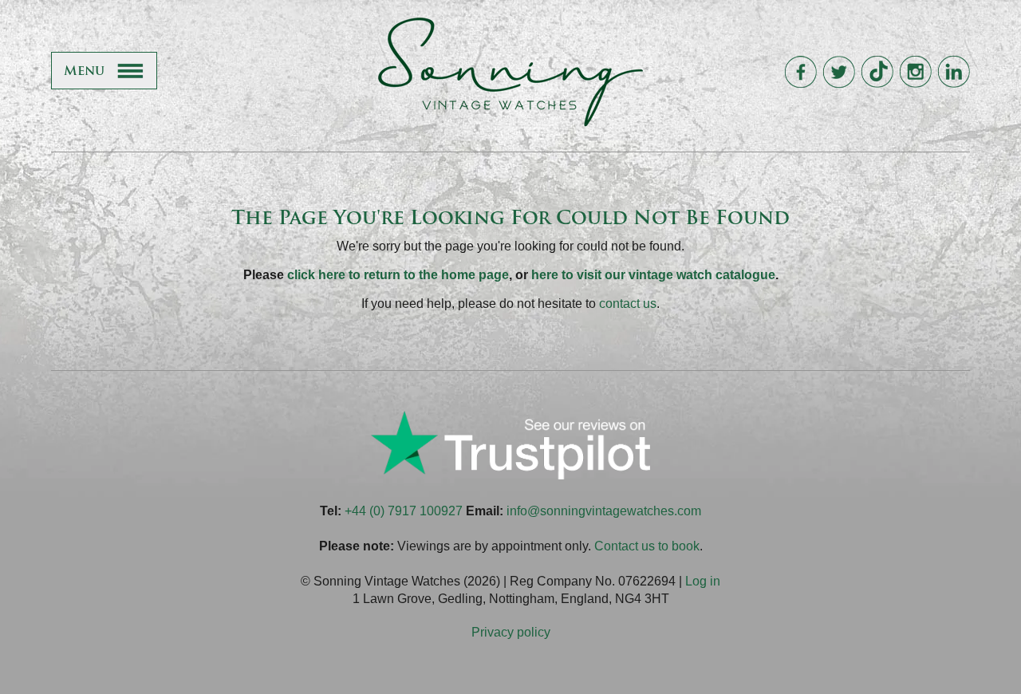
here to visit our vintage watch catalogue (653, 275)
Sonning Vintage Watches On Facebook (800, 72)
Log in (702, 581)
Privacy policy (510, 632)
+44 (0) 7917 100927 (404, 511)
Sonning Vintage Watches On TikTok (877, 72)
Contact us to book (647, 546)
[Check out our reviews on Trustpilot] (510, 475)
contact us (627, 303)
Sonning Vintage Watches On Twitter (838, 72)
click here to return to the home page (398, 275)
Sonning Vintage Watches (510, 72)
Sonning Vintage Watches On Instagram (915, 72)
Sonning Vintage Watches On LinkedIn (953, 72)
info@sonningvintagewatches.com (604, 511)
